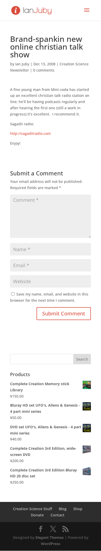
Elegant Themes (49, 537)
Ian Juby (22, 63)
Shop (77, 508)
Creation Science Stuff (32, 508)
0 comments (43, 70)
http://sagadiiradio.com (30, 133)
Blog (63, 508)
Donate (37, 515)
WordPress (50, 543)
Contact (57, 515)
